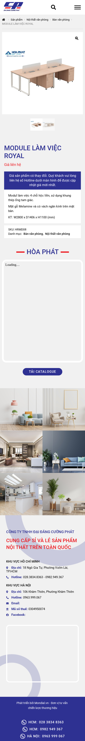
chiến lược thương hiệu (42, 708)
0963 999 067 (46, 736)
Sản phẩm (16, 19)
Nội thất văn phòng (37, 19)
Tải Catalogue (42, 372)
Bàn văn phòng (61, 19)
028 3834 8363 (46, 722)
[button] (76, 38)
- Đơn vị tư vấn (59, 703)
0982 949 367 (46, 729)
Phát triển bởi (25, 703)
